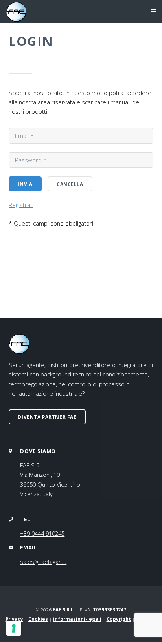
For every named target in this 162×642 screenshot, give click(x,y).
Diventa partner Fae (47, 417)
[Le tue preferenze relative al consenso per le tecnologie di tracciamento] (13, 628)
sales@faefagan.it (43, 562)
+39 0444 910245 (42, 533)
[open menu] (147, 11)
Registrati (21, 205)
